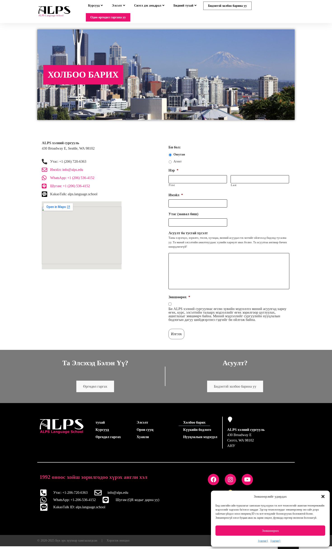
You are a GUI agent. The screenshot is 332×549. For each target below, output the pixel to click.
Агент (177, 164)
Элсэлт (117, 5)
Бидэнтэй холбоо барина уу (227, 5)
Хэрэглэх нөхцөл (118, 543)
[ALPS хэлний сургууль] (230, 422)
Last (234, 187)
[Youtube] (247, 482)
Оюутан (179, 157)
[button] (323, 496)
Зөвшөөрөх (270, 530)
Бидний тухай (183, 5)
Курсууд (94, 5)
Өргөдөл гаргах (95, 389)
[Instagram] (230, 482)
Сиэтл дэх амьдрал (147, 5)
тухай (100, 425)
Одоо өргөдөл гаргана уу (108, 17)
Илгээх (176, 337)
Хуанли (143, 440)
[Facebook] (213, 482)
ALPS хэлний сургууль (245, 432)
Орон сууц (145, 432)
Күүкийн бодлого (197, 432)
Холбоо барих (194, 425)
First (172, 187)
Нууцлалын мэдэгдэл (200, 440)
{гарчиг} (263, 540)
